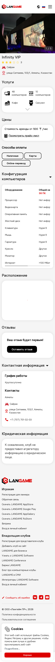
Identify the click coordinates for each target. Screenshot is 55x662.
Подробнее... (12, 648)
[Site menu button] (50, 7)
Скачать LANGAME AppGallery (18, 513)
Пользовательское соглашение (19, 619)
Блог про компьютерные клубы (19, 570)
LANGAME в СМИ (11, 574)
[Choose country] (38, 7)
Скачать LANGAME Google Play (19, 508)
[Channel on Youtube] (47, 597)
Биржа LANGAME (11, 565)
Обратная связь (10, 499)
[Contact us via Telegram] (41, 597)
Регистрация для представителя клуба (23, 541)
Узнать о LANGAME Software (18, 555)
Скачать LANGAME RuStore (17, 518)
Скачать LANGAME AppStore (17, 504)
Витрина (6, 523)
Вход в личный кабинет (14, 528)
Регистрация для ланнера (15, 494)
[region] (27, 226)
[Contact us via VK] (35, 597)
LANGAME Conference (14, 560)
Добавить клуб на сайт (14, 545)
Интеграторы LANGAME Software (20, 579)
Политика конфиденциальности (19, 614)
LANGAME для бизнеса (14, 550)
